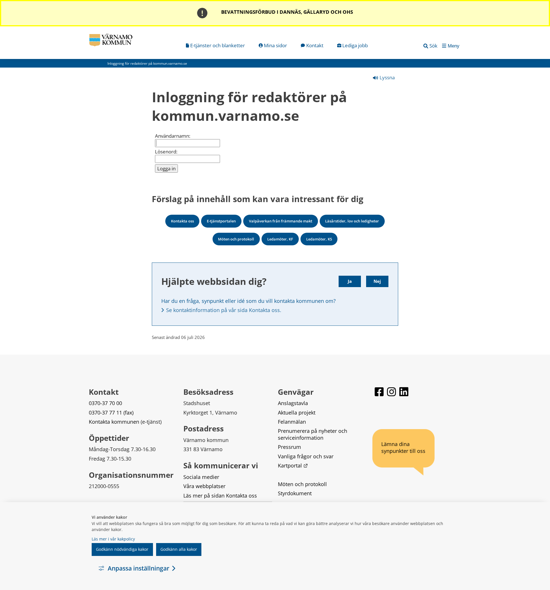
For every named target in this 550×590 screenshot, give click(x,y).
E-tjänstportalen (221, 221)
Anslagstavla (293, 403)
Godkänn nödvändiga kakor (122, 549)
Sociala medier (201, 476)
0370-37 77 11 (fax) (111, 412)
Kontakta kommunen (114, 421)
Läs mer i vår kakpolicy (113, 539)
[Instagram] (392, 394)
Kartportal (293, 465)
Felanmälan (292, 421)
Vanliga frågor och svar (305, 456)
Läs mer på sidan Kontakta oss (220, 495)
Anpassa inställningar (138, 568)
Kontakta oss (182, 221)
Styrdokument (295, 493)
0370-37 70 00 (105, 403)
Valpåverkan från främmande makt (280, 221)
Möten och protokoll (236, 239)
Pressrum (289, 446)
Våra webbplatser (204, 486)
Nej (377, 281)
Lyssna (386, 77)
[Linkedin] (403, 394)
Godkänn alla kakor (178, 549)
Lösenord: (166, 152)
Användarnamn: (172, 136)
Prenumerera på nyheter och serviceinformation (313, 434)
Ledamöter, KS (319, 239)
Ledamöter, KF (280, 239)
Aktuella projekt (296, 412)
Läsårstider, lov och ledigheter (352, 221)
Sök (433, 45)
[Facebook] (380, 394)
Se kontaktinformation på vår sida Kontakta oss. (223, 310)
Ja (350, 281)
